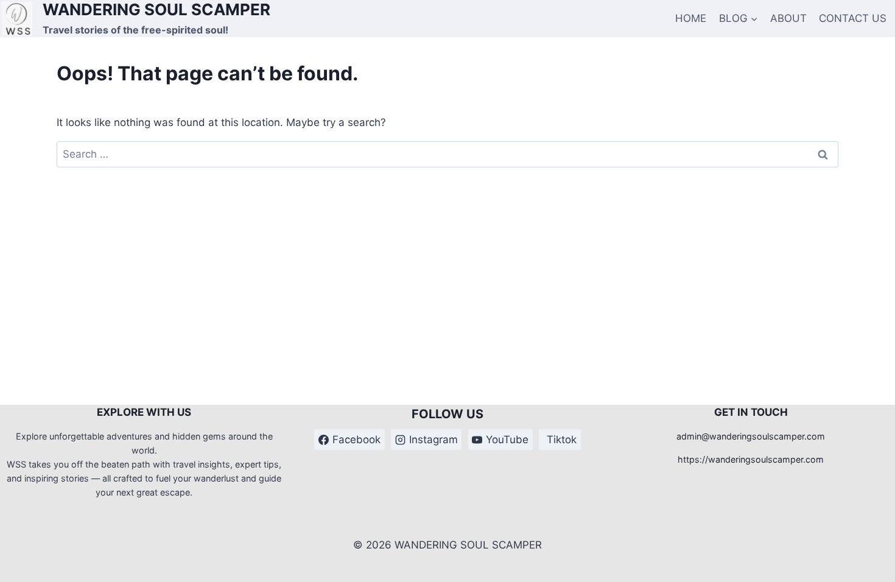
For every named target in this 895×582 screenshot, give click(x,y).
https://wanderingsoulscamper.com (751, 459)
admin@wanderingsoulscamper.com (750, 436)
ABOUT (788, 18)
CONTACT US (852, 18)
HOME (690, 18)
